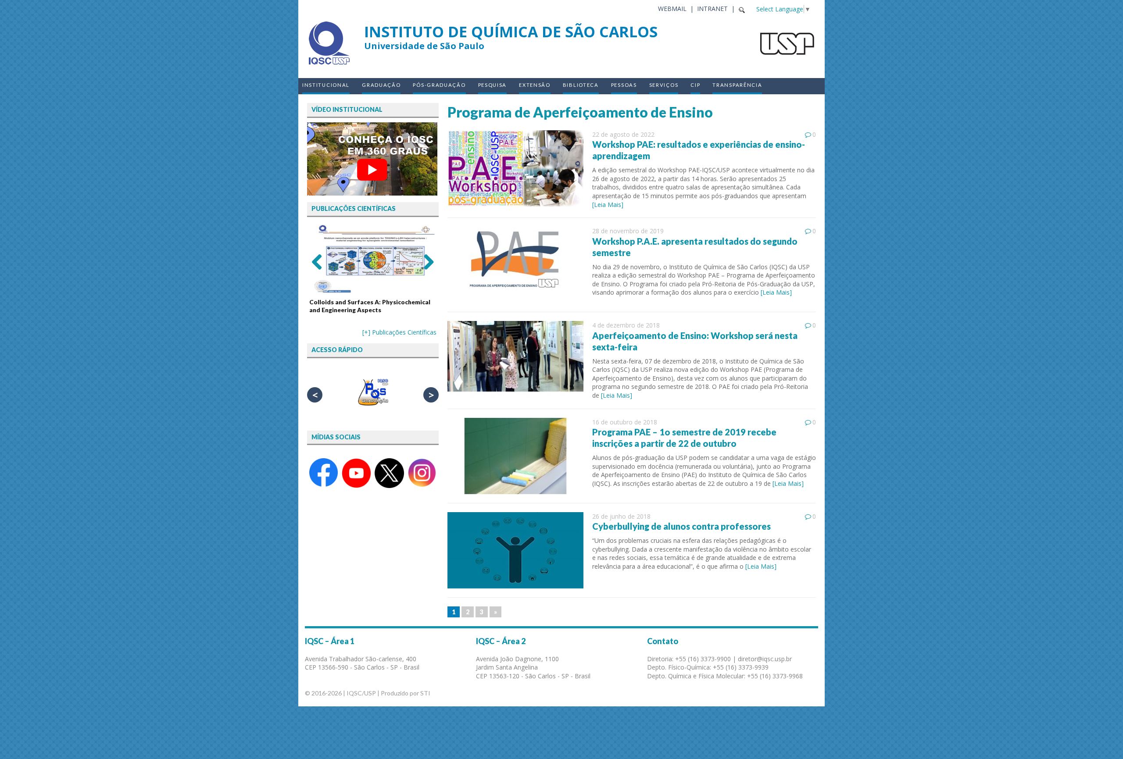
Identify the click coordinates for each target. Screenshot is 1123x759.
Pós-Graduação (439, 85)
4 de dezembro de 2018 (626, 325)
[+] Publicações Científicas (399, 332)
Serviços (664, 85)
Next (425, 261)
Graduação (381, 85)
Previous (320, 261)
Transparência (737, 85)
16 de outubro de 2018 (624, 422)
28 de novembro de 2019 (628, 231)
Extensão (535, 85)
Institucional (326, 85)
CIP (695, 85)
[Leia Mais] (607, 204)
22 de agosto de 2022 (623, 134)
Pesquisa (492, 85)
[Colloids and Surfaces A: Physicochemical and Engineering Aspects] (373, 258)
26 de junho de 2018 (621, 516)
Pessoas (624, 85)
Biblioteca (581, 85)
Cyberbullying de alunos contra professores (681, 526)
